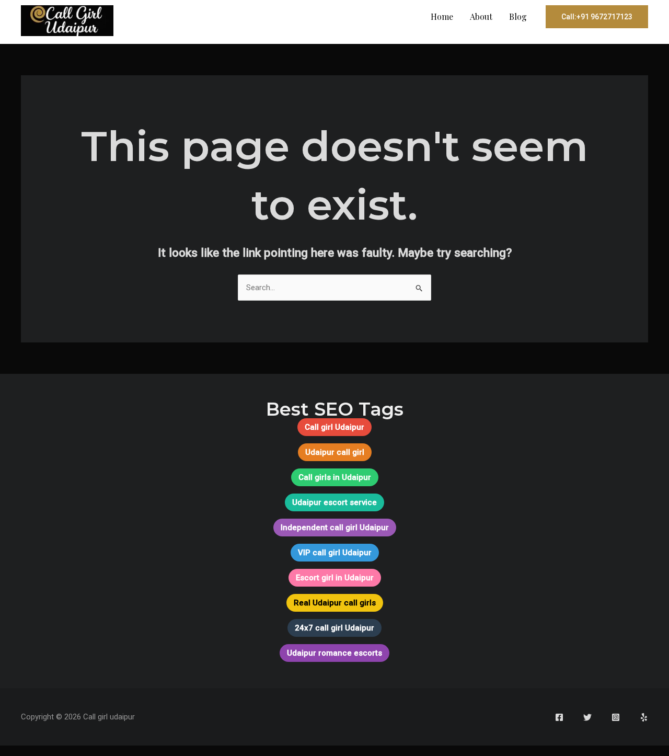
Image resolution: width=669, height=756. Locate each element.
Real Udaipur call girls (335, 603)
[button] (597, 16)
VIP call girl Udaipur (335, 552)
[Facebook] (559, 717)
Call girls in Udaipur (334, 477)
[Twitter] (587, 717)
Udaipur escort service (334, 502)
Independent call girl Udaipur (335, 527)
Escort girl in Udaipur (335, 577)
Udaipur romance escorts (334, 653)
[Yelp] (644, 717)
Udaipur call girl (334, 452)
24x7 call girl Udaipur (334, 628)
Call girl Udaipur (334, 427)
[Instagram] (616, 717)
